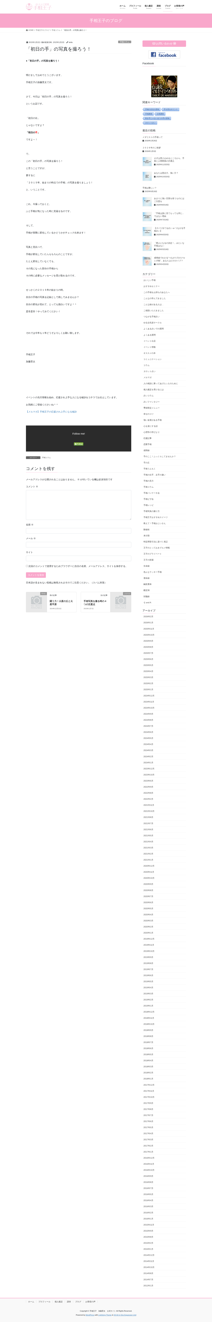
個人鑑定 (59, 1301)
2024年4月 (148, 744)
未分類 (146, 535)
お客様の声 (90, 1301)
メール (31, 538)
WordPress (90, 1315)
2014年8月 (148, 1273)
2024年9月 (148, 714)
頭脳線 (146, 596)
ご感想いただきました (153, 310)
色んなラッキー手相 (152, 572)
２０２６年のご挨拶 (151, 148)
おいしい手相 (149, 280)
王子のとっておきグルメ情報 (156, 548)
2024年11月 (148, 702)
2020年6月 (148, 902)
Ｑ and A (147, 602)
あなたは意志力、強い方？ (166, 173)
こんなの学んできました (154, 298)
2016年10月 (148, 1170)
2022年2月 (148, 799)
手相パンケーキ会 (151, 493)
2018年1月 (148, 1079)
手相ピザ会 (148, 499)
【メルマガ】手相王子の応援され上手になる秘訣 (51, 411)
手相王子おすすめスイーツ (155, 517)
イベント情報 (149, 347)
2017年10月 (148, 1097)
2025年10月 (148, 635)
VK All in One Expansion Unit (125, 1315)
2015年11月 (148, 1225)
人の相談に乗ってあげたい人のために (160, 383)
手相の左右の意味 (152, 109)
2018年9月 (148, 1030)
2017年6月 (148, 1121)
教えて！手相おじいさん (154, 523)
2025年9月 (148, 641)
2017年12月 (148, 1085)
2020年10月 (148, 878)
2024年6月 (148, 732)
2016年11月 (148, 1164)
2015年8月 (148, 1237)
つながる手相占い (151, 316)
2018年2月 (148, 1072)
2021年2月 (148, 854)
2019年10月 (148, 951)
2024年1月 (148, 762)
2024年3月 (148, 750)
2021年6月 (148, 829)
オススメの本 (149, 353)
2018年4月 (148, 1060)
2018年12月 (148, 1012)
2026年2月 (148, 616)
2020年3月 (148, 920)
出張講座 (160, 114)
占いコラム (148, 395)
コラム (146, 365)
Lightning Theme (105, 1315)
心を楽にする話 (150, 426)
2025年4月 (148, 671)
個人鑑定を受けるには (153, 389)
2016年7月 (148, 1188)
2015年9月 (148, 1231)
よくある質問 (149, 335)
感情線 (146, 450)
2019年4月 (148, 987)
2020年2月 (148, 927)
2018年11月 (148, 1018)
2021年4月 (148, 841)
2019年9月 (148, 957)
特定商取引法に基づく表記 (155, 542)
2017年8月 (148, 1109)
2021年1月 (148, 860)
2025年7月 (148, 653)
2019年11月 (148, 945)
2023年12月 (148, 768)
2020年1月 (148, 933)
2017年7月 (148, 1115)
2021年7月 (148, 823)
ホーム (31, 1301)
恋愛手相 (147, 444)
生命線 (146, 566)
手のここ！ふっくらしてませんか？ (159, 456)
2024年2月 (148, 756)
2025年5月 (148, 665)
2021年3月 (148, 848)
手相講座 (148, 114)
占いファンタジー (151, 402)
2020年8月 (148, 890)
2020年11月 (148, 872)
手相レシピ (148, 505)
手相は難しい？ (149, 188)
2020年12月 (148, 866)
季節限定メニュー (151, 408)
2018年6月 (148, 1048)
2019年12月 (148, 939)
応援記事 (147, 438)
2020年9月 (148, 884)
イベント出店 (149, 341)
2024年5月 (148, 738)
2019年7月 (148, 969)
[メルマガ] (120, 598)
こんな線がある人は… (153, 304)
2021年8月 (148, 817)
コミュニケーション (152, 359)
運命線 (146, 578)
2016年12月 (148, 1158)
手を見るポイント (171, 109)
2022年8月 (148, 793)
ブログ (78, 1301)
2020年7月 (148, 896)
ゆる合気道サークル (152, 322)
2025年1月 (148, 689)
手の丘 (146, 462)
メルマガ (147, 377)
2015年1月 (148, 1249)
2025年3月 (148, 677)
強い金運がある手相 (152, 420)
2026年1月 (148, 622)
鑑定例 (146, 590)
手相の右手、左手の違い (154, 475)
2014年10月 (148, 1267)
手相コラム (124, 42)
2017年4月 (148, 1133)
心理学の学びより (151, 432)
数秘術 (146, 529)
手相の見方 (148, 481)
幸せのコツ (148, 414)
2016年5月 (148, 1194)
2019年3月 (148, 993)
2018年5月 (148, 1054)
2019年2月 (148, 1000)
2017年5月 (148, 1127)
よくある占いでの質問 (153, 329)
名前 (29, 524)
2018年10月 (148, 1024)
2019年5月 (148, 981)
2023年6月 (148, 781)
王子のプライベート (152, 554)
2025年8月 (148, 647)
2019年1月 (148, 1006)
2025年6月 (148, 659)
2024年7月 (148, 726)
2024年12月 (148, 696)
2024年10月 (148, 708)
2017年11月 (148, 1091)
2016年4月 (148, 1200)
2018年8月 (148, 1036)
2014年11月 (148, 1261)
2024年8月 (148, 720)
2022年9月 (148, 787)
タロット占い (150, 123)
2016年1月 (148, 1219)
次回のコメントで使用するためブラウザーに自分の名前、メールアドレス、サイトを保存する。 (78, 566)
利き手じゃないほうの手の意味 (157, 118)
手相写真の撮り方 (151, 511)
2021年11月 (148, 805)
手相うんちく (149, 469)
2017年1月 (148, 1152)
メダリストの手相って (152, 137)
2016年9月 (148, 1176)
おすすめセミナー (151, 286)
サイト (29, 552)
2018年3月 (148, 1066)
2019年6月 (148, 975)
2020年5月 (148, 908)
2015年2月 (148, 1243)
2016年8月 (148, 1182)
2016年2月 (148, 1212)
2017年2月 (148, 1146)
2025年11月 (148, 629)
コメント (32, 486)
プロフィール (44, 1301)
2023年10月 (148, 775)
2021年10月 (148, 811)
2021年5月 (148, 835)
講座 (69, 1301)
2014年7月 (148, 1279)
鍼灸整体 (147, 584)
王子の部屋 (148, 560)
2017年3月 (148, 1139)
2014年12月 (148, 1255)
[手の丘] (36, 598)
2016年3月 (148, 1206)
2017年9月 (148, 1103)
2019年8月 (148, 963)
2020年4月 (148, 914)
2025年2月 (148, 683)
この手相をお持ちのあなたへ (156, 292)
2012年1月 (148, 1285)
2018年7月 (148, 1042)
